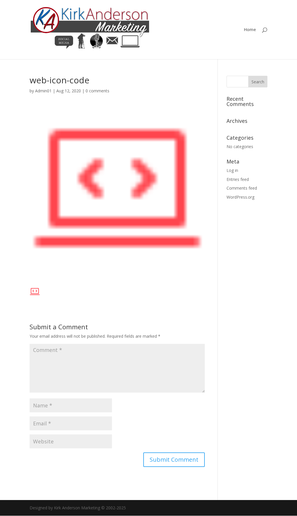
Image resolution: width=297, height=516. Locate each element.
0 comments (97, 91)
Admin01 (43, 91)
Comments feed (242, 188)
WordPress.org (240, 197)
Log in (232, 170)
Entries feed (238, 179)
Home (250, 30)
